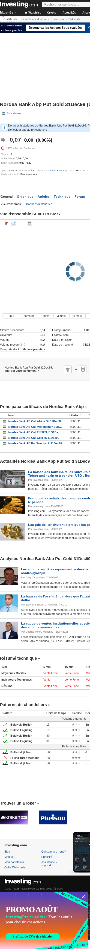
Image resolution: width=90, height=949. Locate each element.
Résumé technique (18, 658)
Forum (80, 196)
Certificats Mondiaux (36, 19)
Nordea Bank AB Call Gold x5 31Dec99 (33, 437)
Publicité (46, 857)
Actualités (69, 12)
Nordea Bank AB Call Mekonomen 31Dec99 (35, 426)
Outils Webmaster (15, 867)
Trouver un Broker (18, 803)
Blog (7, 851)
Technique (62, 196)
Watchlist (34, 12)
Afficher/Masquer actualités (29, 223)
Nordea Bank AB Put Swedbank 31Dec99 (35, 443)
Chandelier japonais (6, 223)
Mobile (8, 857)
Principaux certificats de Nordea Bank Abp (42, 406)
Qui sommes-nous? (53, 851)
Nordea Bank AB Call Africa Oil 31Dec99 (35, 421)
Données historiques (39, 204)
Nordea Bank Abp (57, 170)
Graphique (25, 196)
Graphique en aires (13, 223)
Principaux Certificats (67, 19)
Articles (44, 196)
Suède (31, 170)
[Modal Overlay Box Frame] (44, 920)
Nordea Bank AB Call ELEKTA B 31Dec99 (35, 432)
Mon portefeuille (14, 862)
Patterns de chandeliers (23, 704)
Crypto (51, 12)
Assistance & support (49, 864)
